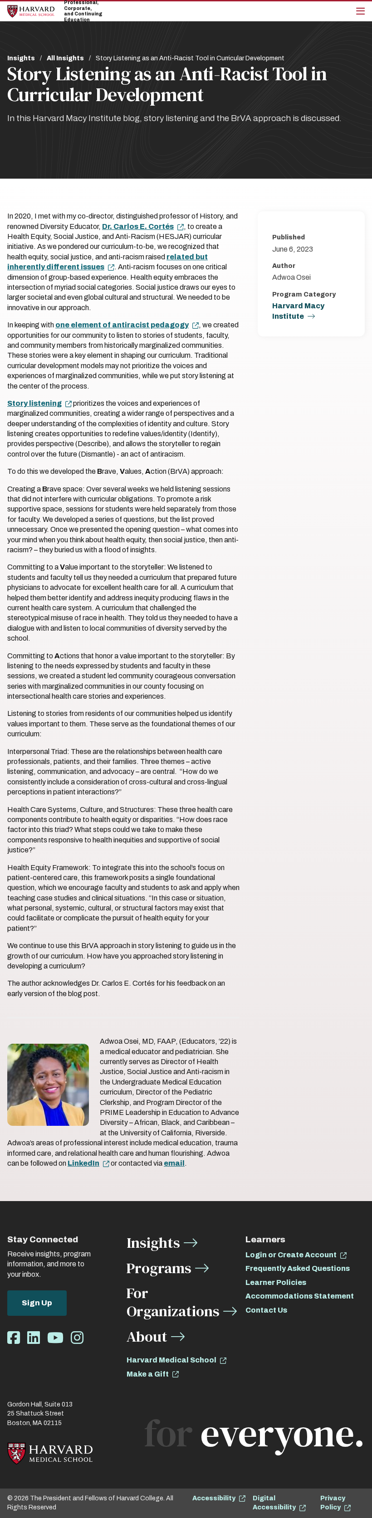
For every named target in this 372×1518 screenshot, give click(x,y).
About (147, 1336)
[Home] (30, 11)
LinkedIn (83, 1163)
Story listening (34, 403)
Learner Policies (275, 1282)
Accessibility (213, 1498)
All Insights (65, 58)
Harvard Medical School (171, 1360)
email (174, 1163)
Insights (21, 58)
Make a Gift (148, 1374)
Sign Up (37, 1303)
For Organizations (173, 1302)
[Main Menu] (360, 11)
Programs (159, 1268)
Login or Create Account (291, 1255)
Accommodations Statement (299, 1296)
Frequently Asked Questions (297, 1268)
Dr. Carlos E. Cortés (138, 226)
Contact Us (266, 1310)
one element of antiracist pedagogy (122, 325)
